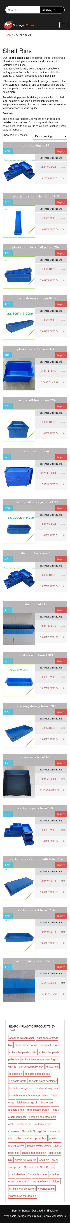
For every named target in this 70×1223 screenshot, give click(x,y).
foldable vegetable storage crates (28, 1095)
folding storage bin (27, 1102)
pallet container (23, 1138)
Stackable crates (37, 1174)
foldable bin (15, 1073)
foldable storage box (46, 1088)
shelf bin (44, 1160)
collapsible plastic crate (22, 1052)
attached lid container (21, 1038)
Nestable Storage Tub (34, 1131)
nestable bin (24, 1124)
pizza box (40, 1138)
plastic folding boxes (39, 1145)
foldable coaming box (37, 1073)
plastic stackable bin (34, 1152)
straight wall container (22, 1188)
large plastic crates (38, 1109)
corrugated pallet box (31, 1066)
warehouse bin (46, 1188)
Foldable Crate (17, 1081)
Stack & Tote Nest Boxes (39, 1167)
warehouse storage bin (22, 1196)
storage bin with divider (46, 1181)
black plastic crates (26, 1045)
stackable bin (17, 1174)
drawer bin (52, 1066)
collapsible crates (50, 1045)
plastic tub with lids (25, 1160)
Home (9, 35)
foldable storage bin (20, 1088)
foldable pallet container (43, 1081)
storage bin (23, 1181)
